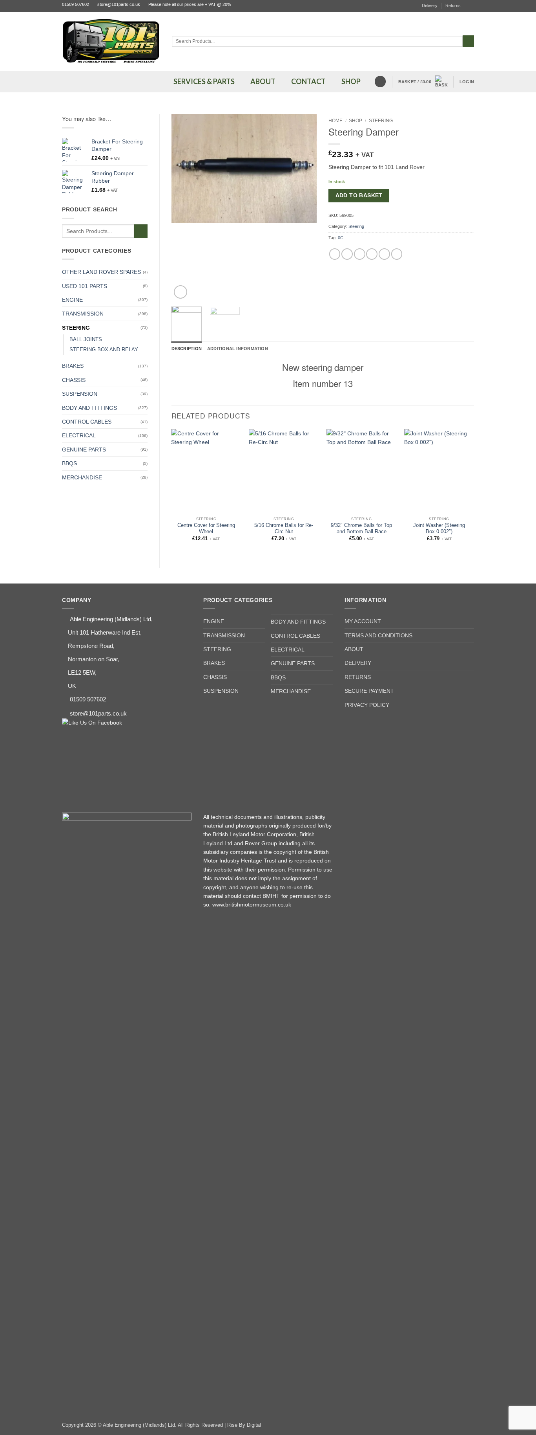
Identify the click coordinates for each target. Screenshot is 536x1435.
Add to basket (359, 195)
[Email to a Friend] (359, 254)
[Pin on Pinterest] (371, 254)
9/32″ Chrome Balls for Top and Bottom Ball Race (361, 528)
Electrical (79, 435)
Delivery (430, 5)
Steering (76, 328)
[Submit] (468, 41)
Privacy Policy (367, 705)
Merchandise (82, 477)
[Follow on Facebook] (471, 6)
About (354, 649)
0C (340, 237)
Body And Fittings (89, 408)
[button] (423, 82)
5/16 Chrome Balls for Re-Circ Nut (283, 528)
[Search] (380, 81)
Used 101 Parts (84, 286)
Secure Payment (369, 691)
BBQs (69, 463)
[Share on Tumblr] (397, 254)
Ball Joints (85, 339)
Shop (355, 120)
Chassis (74, 380)
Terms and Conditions (378, 635)
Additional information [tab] (237, 348)
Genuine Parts (84, 449)
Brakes (73, 366)
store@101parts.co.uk (118, 4)
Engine (72, 300)
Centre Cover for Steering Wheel (206, 528)
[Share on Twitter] (347, 254)
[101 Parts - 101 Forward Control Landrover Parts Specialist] (111, 41)
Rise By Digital (244, 1425)
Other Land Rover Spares (101, 272)
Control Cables (86, 421)
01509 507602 (75, 4)
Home (335, 120)
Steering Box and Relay (103, 349)
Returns (453, 5)
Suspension (79, 394)
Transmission (83, 313)
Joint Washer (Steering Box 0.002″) (439, 528)
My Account (363, 621)
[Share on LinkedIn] (384, 254)
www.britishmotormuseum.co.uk (251, 904)
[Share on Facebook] (335, 254)
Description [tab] (186, 348)
